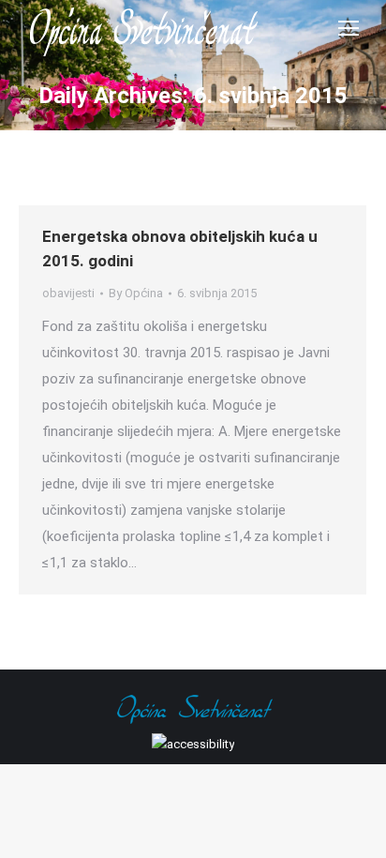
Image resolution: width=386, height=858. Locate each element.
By (136, 293)
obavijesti (68, 293)
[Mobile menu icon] (348, 28)
